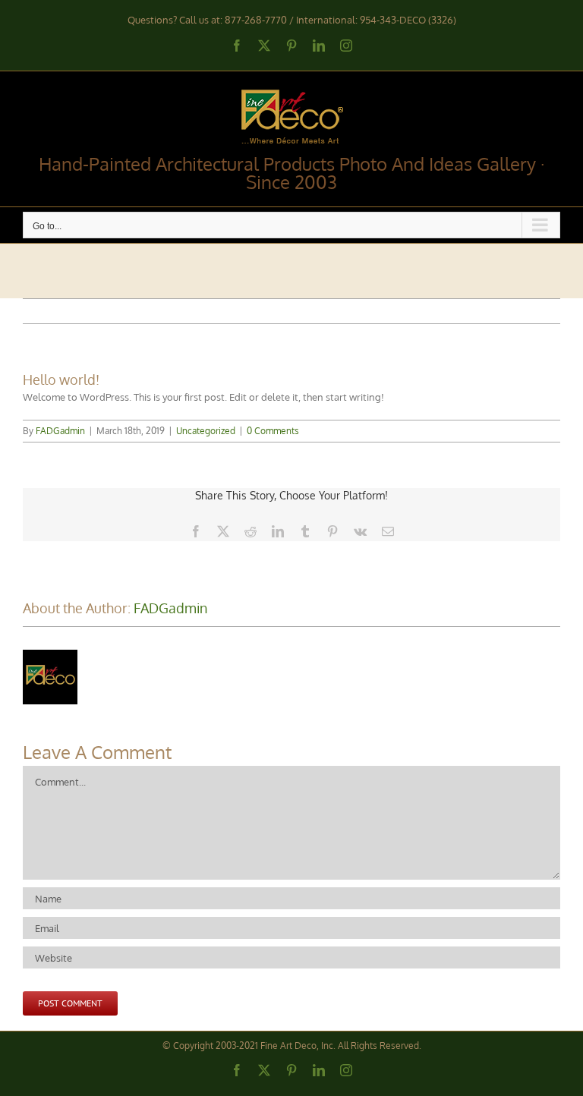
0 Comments (273, 430)
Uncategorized (205, 430)
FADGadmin (60, 430)
